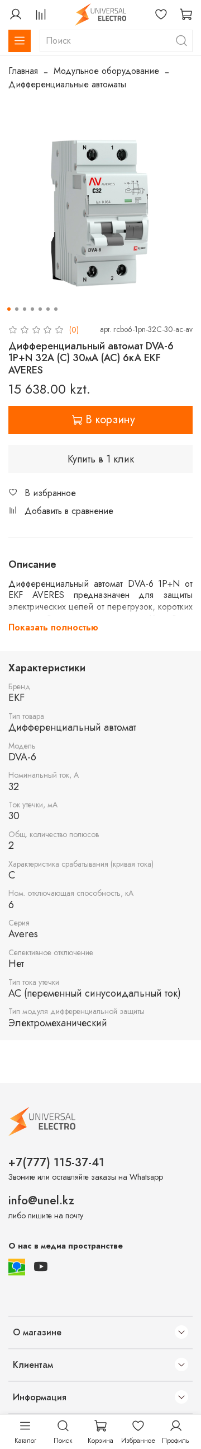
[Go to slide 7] (56, 309)
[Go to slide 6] (48, 309)
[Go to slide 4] (32, 309)
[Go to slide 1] (9, 309)
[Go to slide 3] (24, 309)
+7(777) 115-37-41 (56, 1162)
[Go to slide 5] (40, 309)
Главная (23, 70)
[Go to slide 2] (16, 309)
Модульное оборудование (106, 70)
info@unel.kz (41, 1200)
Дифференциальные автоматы (67, 84)
